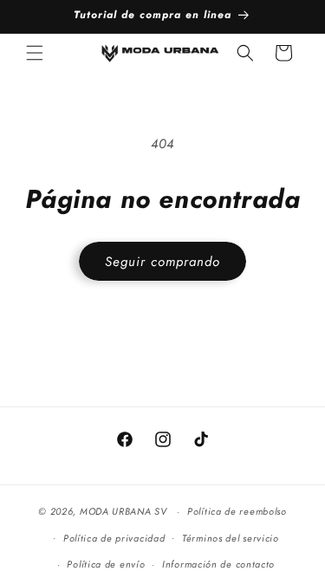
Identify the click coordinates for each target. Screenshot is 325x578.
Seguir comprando (162, 261)
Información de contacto (218, 564)
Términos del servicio (230, 538)
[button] (35, 53)
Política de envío (106, 564)
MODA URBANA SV (123, 511)
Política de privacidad (114, 538)
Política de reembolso (237, 511)
